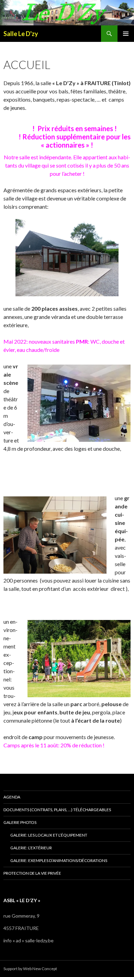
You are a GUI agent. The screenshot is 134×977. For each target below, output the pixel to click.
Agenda (11, 797)
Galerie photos (19, 822)
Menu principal (126, 33)
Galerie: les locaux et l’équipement (48, 835)
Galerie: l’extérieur (31, 847)
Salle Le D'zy (20, 33)
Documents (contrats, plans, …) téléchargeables (57, 809)
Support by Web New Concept (30, 968)
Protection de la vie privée (32, 873)
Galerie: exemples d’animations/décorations (58, 860)
